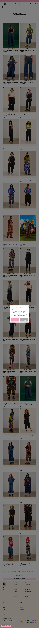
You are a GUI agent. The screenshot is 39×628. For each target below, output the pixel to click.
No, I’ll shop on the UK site (24, 320)
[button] (6, 626)
